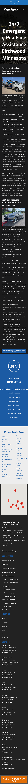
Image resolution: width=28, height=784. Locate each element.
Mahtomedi (5, 442)
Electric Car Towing (14, 401)
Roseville (18, 473)
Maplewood (19, 448)
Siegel (18, 468)
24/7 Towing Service (8, 560)
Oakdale (18, 443)
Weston (18, 466)
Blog (3, 630)
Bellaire (4, 439)
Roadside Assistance (14, 393)
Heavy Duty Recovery (14, 405)
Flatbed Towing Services (9, 568)
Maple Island (19, 476)
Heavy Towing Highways (11, 593)
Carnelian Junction (21, 458)
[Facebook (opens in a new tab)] (11, 3)
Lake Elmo (19, 438)
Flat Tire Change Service (11, 583)
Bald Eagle (5, 457)
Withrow (4, 474)
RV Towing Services (9, 590)
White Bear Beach (7, 452)
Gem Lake (5, 454)
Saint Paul (19, 478)
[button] (8, 500)
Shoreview (19, 461)
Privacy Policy (12, 551)
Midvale (18, 436)
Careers (4, 626)
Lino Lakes (19, 463)
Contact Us (5, 638)
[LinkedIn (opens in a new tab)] (14, 3)
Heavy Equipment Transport (14, 413)
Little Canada (6, 477)
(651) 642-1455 (8, 665)
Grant (4, 462)
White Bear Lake (7, 449)
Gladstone (5, 472)
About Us (4, 618)
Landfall (18, 451)
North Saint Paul (7, 459)
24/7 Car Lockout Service (11, 579)
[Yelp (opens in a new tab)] (17, 3)
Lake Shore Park (7, 444)
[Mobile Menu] (23, 9)
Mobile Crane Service (14, 409)
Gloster (4, 469)
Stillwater (19, 456)
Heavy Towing (6, 586)
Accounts (4, 622)
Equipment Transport (10, 596)
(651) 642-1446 (14, 1)
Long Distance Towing (8, 572)
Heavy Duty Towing (14, 397)
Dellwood (5, 447)
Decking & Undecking (10, 603)
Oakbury (18, 453)
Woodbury (19, 471)
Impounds (5, 564)
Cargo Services (14, 417)
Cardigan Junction (21, 441)
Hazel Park (5, 467)
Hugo (17, 446)
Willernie (5, 437)
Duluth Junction (6, 464)
